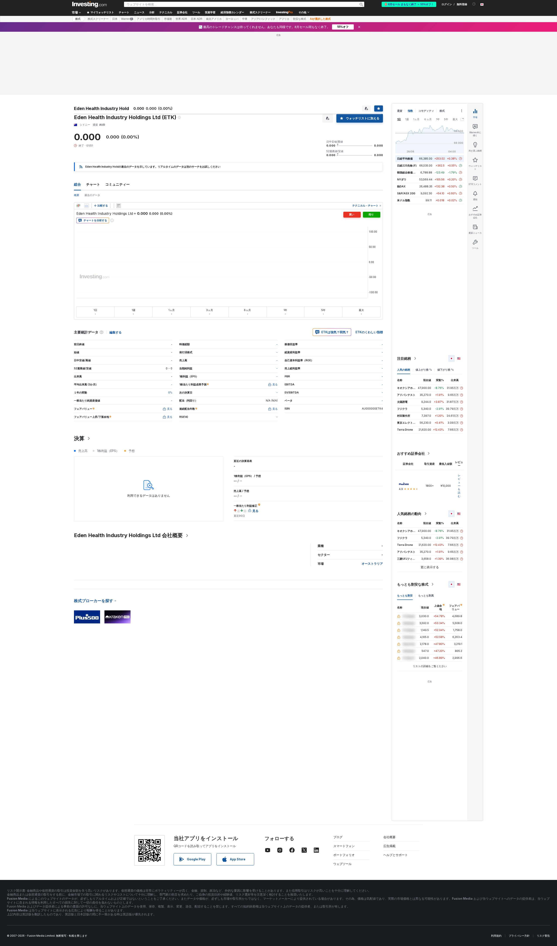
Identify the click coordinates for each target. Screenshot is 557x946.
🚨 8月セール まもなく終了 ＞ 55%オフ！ (409, 4)
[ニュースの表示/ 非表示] (118, 205)
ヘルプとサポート (395, 855)
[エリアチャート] (86, 205)
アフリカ (284, 18)
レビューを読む (459, 486)
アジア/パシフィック (263, 18)
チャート (93, 184)
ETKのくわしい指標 (369, 332)
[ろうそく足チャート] (78, 205)
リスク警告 (543, 935)
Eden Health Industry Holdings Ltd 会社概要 (128, 535)
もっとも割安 (405, 595)
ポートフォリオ (344, 855)
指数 (410, 110)
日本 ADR (196, 18)
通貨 (399, 110)
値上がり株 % (424, 369)
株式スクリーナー (260, 12)
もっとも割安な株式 (412, 584)
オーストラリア (372, 563)
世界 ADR (181, 18)
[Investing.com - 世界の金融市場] (89, 4)
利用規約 (496, 935)
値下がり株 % (445, 369)
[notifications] (473, 4)
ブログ (337, 837)
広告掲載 (389, 846)
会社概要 (389, 837)
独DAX (401, 186)
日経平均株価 (405, 158)
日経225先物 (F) (407, 165)
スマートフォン (344, 846)
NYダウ (401, 179)
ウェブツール (342, 864)
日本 (114, 18)
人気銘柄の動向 (409, 513)
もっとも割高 (426, 595)
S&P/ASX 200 (406, 193)
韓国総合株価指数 (407, 172)
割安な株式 (299, 18)
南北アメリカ (214, 18)
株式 (78, 18)
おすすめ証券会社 (411, 453)
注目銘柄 (404, 358)
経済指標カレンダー (232, 12)
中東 (244, 18)
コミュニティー (117, 184)
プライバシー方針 (519, 935)
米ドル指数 (403, 200)
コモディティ (426, 110)
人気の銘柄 (403, 369)
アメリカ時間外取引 (148, 18)
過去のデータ (92, 195)
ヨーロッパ (231, 18)
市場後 (168, 18)
